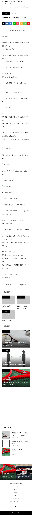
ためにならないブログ (16, 483)
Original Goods (16, 498)
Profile (16, 489)
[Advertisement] (16, 406)
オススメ (16, 492)
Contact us (16, 495)
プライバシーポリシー (16, 501)
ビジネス (6, 350)
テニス (6, 331)
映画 (6, 13)
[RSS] (16, 506)
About (16, 486)
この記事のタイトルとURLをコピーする (16, 30)
